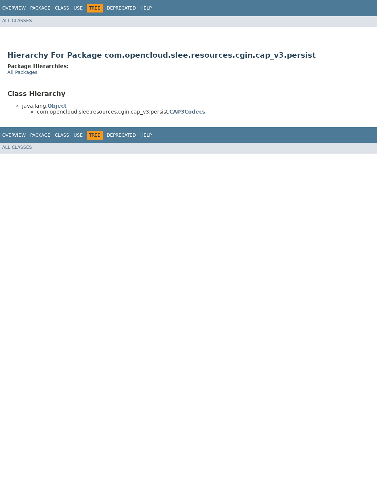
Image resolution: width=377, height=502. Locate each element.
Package (40, 8)
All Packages (22, 72)
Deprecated (121, 8)
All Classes (17, 20)
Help (146, 8)
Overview (14, 8)
